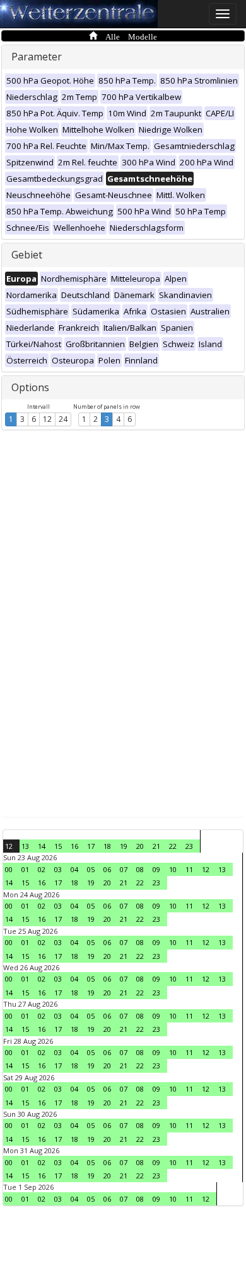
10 (173, 869)
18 (107, 846)
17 (91, 846)
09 (156, 869)
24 (63, 419)
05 (91, 869)
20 (140, 846)
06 (107, 869)
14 (41, 846)
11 (189, 869)
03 (58, 869)
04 (74, 869)
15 (58, 846)
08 (140, 869)
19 (123, 846)
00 (9, 869)
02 (41, 869)
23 (189, 846)
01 (25, 869)
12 (47, 419)
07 (123, 869)
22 (173, 846)
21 (156, 846)
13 (25, 846)
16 (74, 846)
